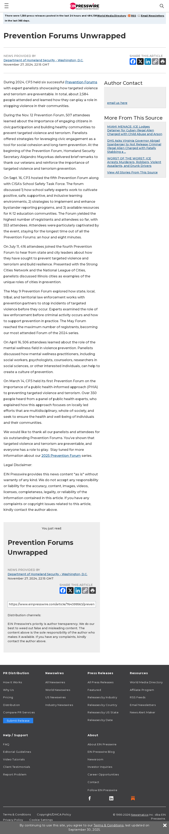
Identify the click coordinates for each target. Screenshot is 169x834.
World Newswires (57, 689)
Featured (94, 689)
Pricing (8, 697)
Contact (93, 782)
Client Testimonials (16, 766)
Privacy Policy (13, 819)
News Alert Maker (142, 712)
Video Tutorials (14, 759)
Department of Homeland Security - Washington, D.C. (43, 60)
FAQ (6, 744)
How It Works (12, 682)
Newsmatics (139, 814)
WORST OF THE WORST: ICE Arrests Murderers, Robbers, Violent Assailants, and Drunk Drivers (134, 162)
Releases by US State (103, 712)
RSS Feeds (138, 697)
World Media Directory (111, 15)
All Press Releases (100, 682)
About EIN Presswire (102, 744)
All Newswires (55, 682)
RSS (133, 15)
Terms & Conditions (17, 814)
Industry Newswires (59, 705)
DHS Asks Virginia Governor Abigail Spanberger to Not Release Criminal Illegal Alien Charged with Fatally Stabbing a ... (134, 146)
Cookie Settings (41, 819)
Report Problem (15, 774)
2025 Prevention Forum (61, 456)
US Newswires (55, 697)
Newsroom (95, 759)
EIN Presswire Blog (101, 751)
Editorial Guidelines (17, 751)
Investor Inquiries (100, 766)
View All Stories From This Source (132, 172)
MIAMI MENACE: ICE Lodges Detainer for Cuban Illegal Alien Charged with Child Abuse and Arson (134, 130)
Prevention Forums (81, 82)
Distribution (11, 705)
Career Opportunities (103, 774)
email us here (117, 103)
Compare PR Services (19, 712)
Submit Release (18, 720)
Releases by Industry (102, 697)
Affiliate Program (142, 689)
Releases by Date (100, 720)
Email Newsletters (152, 15)
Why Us (8, 689)
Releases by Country (102, 705)
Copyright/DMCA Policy (54, 814)
